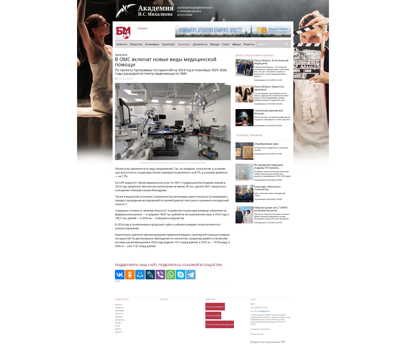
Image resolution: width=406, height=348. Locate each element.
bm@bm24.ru (264, 311)
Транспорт (168, 44)
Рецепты (248, 44)
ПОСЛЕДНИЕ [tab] (242, 135)
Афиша (236, 44)
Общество (136, 44)
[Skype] (180, 274)
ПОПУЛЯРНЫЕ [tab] (255, 135)
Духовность (200, 44)
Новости (121, 44)
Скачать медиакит (215, 306)
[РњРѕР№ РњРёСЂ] (140, 274)
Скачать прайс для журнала (219, 324)
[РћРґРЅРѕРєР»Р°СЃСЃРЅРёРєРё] (130, 274)
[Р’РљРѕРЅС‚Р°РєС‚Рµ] (119, 274)
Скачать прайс (213, 315)
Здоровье (184, 44)
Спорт (226, 44)
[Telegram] (191, 274)
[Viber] (160, 274)
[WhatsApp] (170, 274)
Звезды (214, 44)
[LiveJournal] (150, 274)
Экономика (152, 44)
